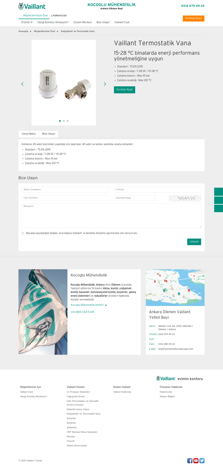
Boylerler (71, 423)
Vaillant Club (121, 22)
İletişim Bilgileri (167, 396)
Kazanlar (71, 418)
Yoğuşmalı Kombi (76, 396)
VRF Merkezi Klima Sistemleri (82, 432)
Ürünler (26, 22)
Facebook (189, 460)
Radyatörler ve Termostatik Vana (78, 31)
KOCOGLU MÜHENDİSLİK (112, 6)
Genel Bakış (29, 134)
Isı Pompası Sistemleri (78, 392)
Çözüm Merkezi (82, 22)
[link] (218, 192)
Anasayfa (23, 31)
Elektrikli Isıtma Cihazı (78, 409)
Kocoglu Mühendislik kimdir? (87, 305)
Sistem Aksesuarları (77, 445)
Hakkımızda (166, 392)
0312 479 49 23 (193, 6)
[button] (60, 121)
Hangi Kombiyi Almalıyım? (53, 22)
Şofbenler (72, 427)
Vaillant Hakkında (122, 392)
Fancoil (70, 441)
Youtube (196, 460)
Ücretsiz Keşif (193, 18)
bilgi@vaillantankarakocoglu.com (175, 349)
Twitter (202, 460)
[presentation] (22, 84)
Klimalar (71, 436)
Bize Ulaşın (103, 22)
